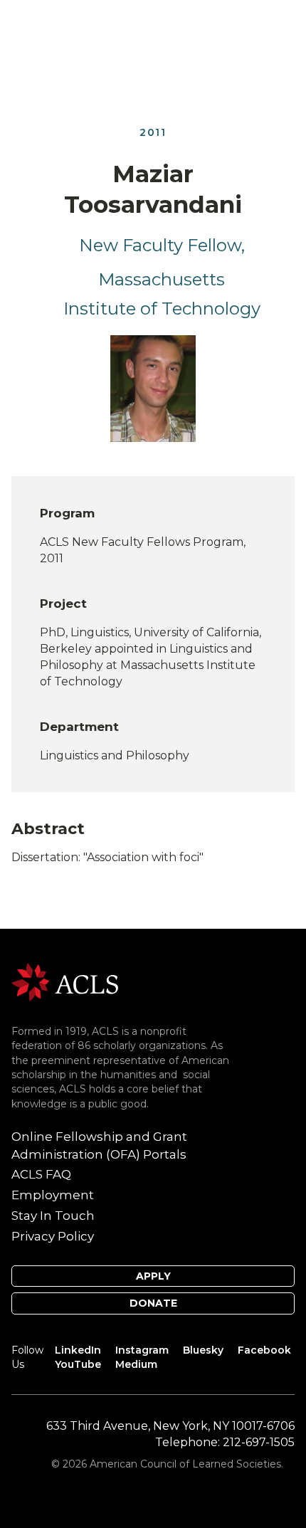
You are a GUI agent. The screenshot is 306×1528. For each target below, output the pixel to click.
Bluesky (203, 1350)
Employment (52, 1195)
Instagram (142, 1350)
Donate (153, 1303)
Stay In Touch (53, 1215)
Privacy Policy (52, 1236)
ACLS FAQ (41, 1174)
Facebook (264, 1350)
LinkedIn (78, 1350)
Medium (136, 1364)
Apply (153, 1276)
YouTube (78, 1364)
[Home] (64, 981)
